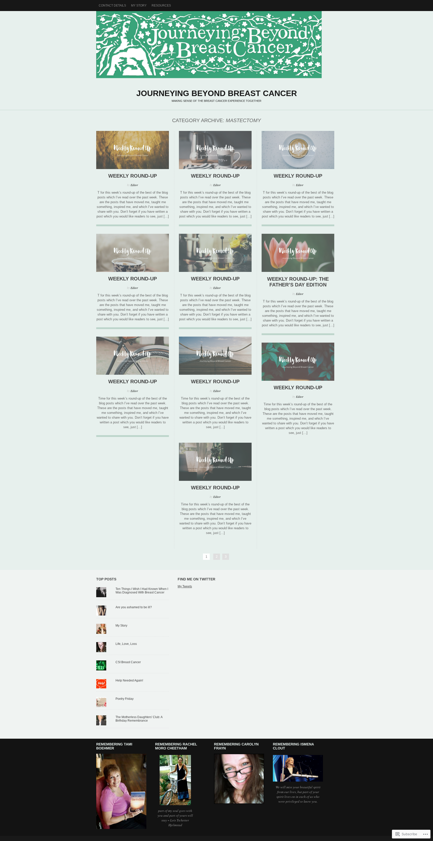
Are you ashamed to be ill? (134, 607)
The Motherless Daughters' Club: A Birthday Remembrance (139, 718)
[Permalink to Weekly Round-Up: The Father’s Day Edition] (298, 271)
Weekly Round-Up (132, 176)
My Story (139, 5)
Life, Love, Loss (126, 644)
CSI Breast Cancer (128, 662)
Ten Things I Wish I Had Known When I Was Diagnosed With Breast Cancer (142, 590)
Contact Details (112, 5)
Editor (134, 185)
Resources (161, 5)
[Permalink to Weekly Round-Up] (132, 168)
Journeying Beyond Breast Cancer (216, 45)
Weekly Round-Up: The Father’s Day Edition (298, 281)
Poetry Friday (125, 699)
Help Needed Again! (129, 680)
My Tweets (185, 586)
